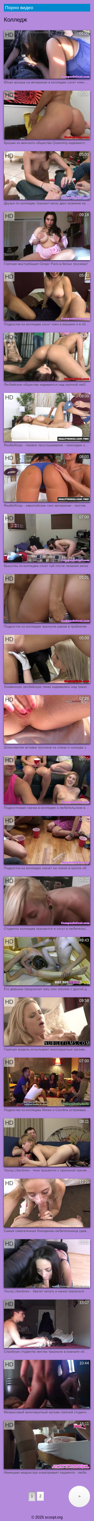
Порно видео (19, 7)
